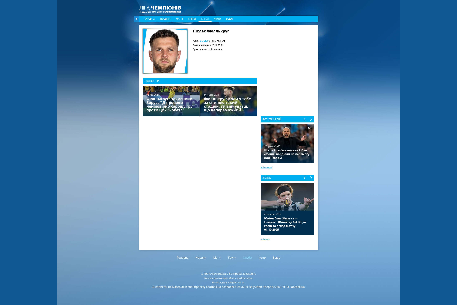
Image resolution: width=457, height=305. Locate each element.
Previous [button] (305, 119)
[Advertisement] (287, 51)
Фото (217, 18)
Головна (149, 18)
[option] (200, 101)
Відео (229, 18)
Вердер (204, 40)
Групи (192, 18)
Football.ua (297, 287)
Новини (165, 18)
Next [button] (311, 119)
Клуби (205, 18)
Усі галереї (266, 167)
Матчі (179, 18)
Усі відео (265, 239)
